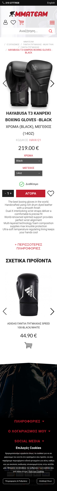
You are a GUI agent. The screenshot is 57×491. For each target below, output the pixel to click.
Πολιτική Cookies (36, 472)
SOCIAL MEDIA (27, 441)
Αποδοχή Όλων (45, 481)
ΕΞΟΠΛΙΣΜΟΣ (13, 44)
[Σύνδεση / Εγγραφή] (5, 22)
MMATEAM (29, 42)
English (51, 2)
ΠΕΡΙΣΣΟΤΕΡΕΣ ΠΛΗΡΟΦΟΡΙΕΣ (29, 246)
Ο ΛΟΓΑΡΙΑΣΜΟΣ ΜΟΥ (27, 431)
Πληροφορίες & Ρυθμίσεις (16, 481)
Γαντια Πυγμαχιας (30, 47)
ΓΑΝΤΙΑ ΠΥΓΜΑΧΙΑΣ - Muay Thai (38, 44)
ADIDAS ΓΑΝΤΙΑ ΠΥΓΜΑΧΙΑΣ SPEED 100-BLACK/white (28, 325)
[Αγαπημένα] (13, 22)
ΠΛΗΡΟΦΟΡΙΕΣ (27, 421)
